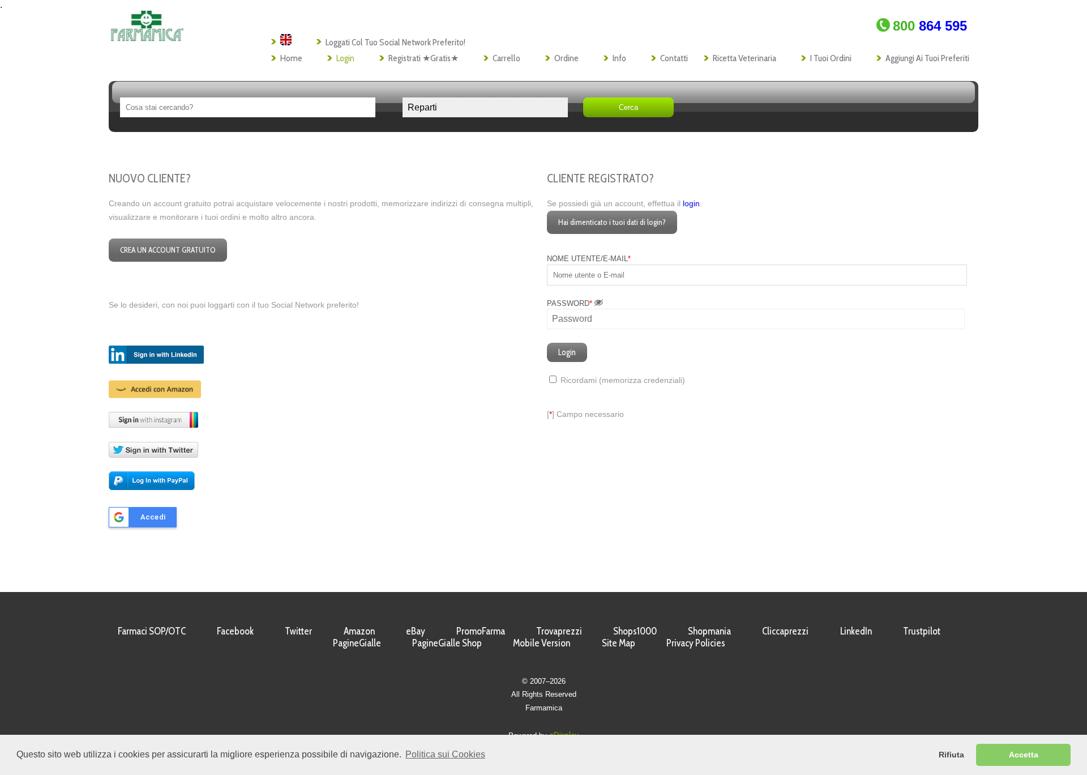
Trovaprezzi (559, 631)
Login (345, 58)
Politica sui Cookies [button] (445, 754)
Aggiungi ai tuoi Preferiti (927, 58)
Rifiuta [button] (951, 754)
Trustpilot (921, 631)
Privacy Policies (695, 643)
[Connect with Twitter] (153, 454)
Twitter (298, 631)
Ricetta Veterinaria (744, 58)
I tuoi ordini (830, 58)
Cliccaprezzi (785, 631)
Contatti (674, 58)
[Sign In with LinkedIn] (156, 361)
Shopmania (709, 631)
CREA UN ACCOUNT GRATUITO (168, 249)
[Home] (147, 38)
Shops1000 (635, 631)
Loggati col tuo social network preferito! (395, 42)
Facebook (235, 631)
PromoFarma (480, 631)
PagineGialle (357, 643)
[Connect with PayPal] (152, 488)
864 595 (930, 25)
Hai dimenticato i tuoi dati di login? (612, 222)
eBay (415, 631)
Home (291, 58)
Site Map (618, 643)
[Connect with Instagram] (153, 424)
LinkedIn (856, 631)
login (691, 203)
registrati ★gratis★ (423, 58)
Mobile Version (541, 643)
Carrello (506, 58)
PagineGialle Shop (447, 643)
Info (619, 58)
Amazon (359, 631)
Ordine (566, 58)
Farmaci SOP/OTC (152, 631)
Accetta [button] (1023, 754)
